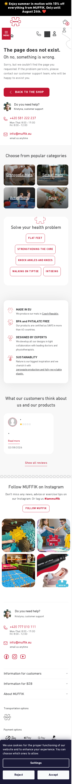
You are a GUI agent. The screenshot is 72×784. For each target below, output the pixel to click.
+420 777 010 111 (23, 627)
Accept (53, 774)
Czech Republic (50, 313)
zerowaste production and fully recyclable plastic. (39, 371)
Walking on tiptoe (25, 271)
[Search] (47, 34)
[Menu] (6, 34)
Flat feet (35, 238)
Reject (18, 774)
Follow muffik (36, 508)
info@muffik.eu (20, 134)
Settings (36, 763)
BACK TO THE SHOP (29, 92)
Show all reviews (36, 463)
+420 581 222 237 (23, 118)
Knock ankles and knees (35, 260)
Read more (14, 441)
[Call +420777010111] (39, 34)
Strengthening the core (35, 249)
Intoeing (52, 271)
